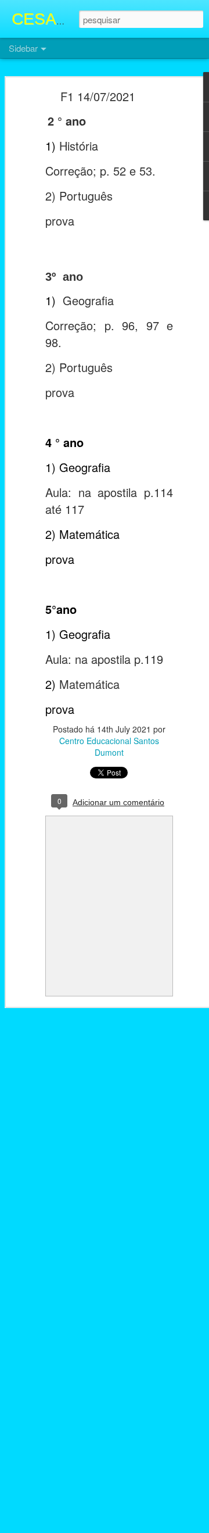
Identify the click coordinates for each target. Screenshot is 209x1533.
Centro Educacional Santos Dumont (109, 746)
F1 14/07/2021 (97, 96)
